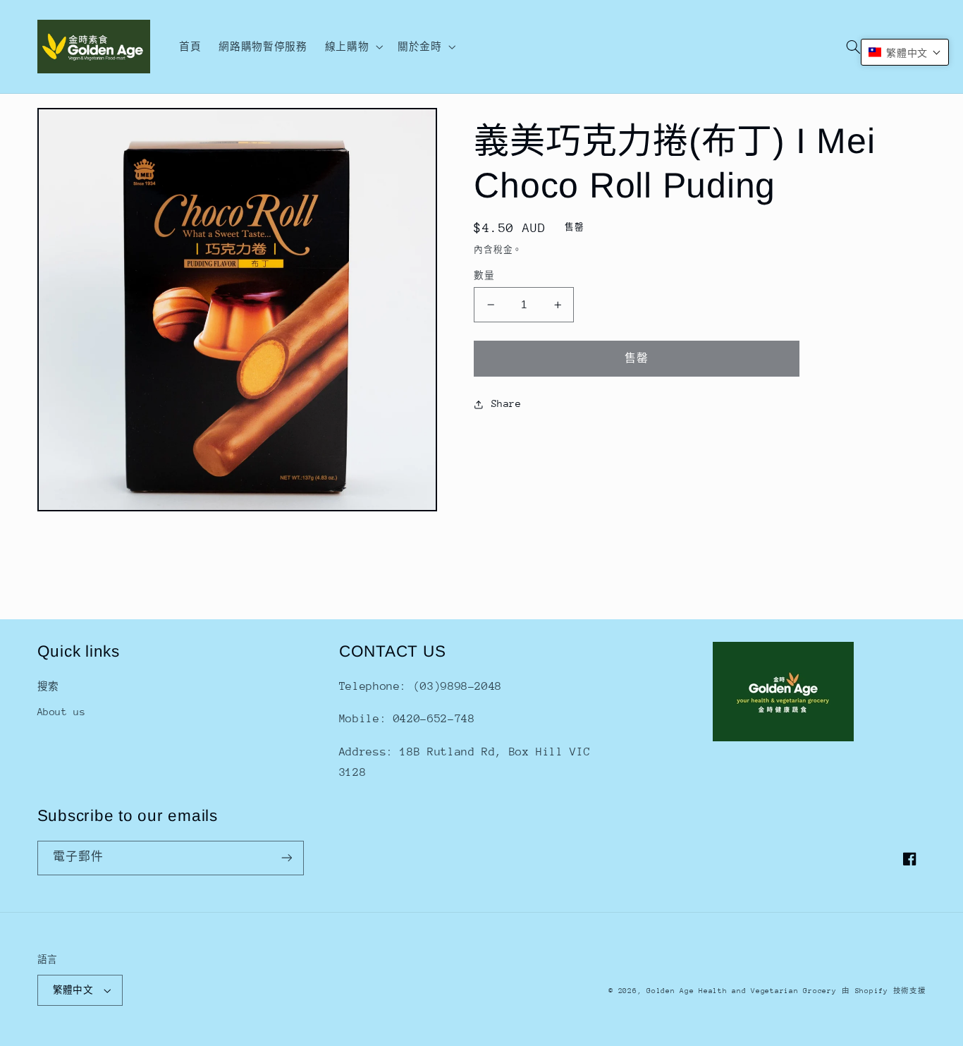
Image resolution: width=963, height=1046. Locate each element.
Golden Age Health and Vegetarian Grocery (741, 991)
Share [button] (506, 403)
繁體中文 (73, 990)
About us (61, 711)
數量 (484, 275)
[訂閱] (286, 858)
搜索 (48, 686)
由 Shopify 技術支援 (884, 991)
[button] (352, 46)
